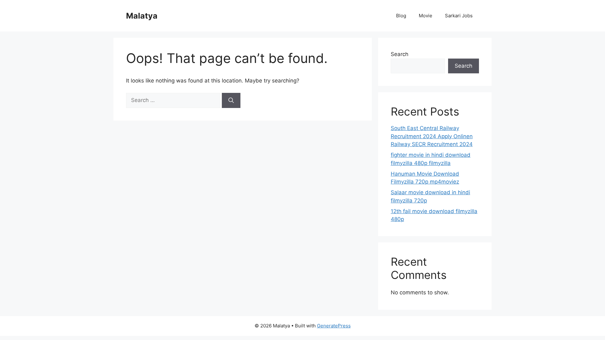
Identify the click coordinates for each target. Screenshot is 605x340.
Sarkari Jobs (459, 16)
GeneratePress (334, 326)
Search (399, 54)
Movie (425, 16)
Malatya (142, 15)
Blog (401, 16)
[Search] (231, 100)
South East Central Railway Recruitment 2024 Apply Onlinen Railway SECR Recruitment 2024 (432, 136)
